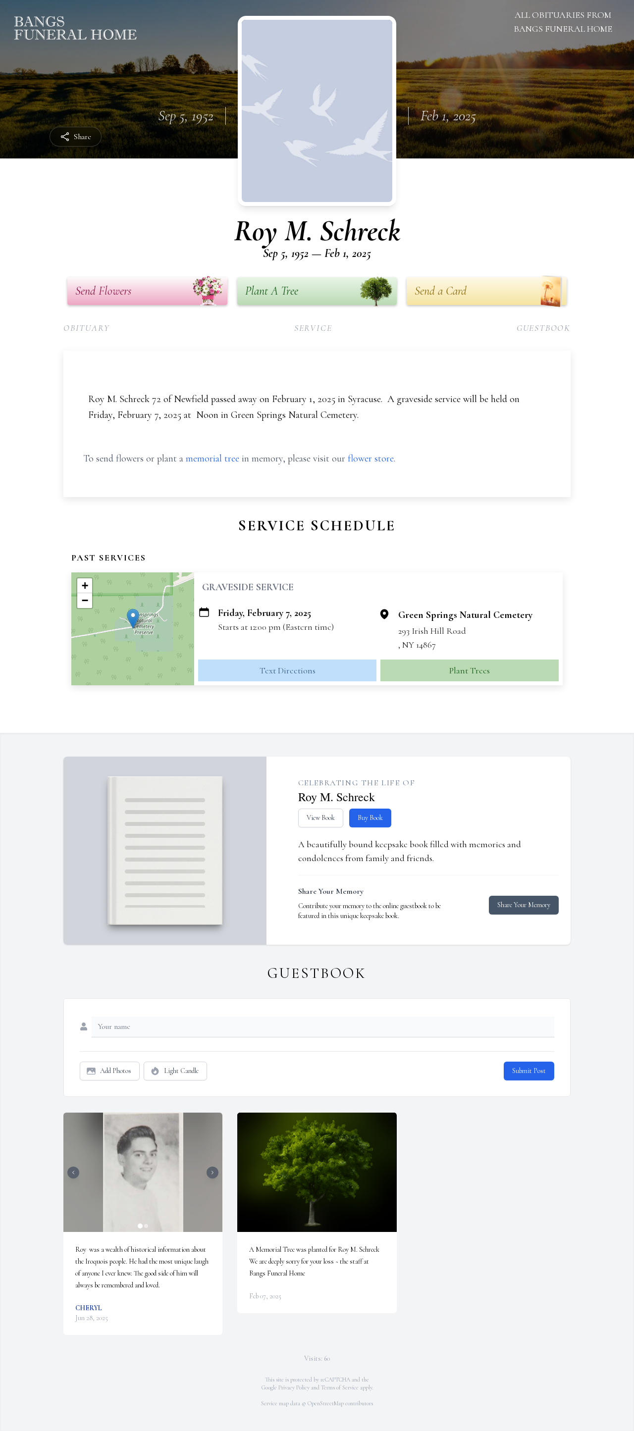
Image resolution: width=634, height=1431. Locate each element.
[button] (133, 619)
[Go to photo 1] (140, 1226)
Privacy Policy (294, 1387)
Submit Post (529, 1071)
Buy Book (370, 818)
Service (313, 327)
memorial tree (212, 458)
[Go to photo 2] (146, 1226)
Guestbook (544, 327)
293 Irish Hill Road (432, 630)
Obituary (86, 327)
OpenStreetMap (326, 1403)
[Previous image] (73, 1172)
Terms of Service (340, 1387)
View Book (321, 818)
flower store (371, 458)
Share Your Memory (523, 905)
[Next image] (212, 1172)
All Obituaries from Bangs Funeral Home (563, 21)
